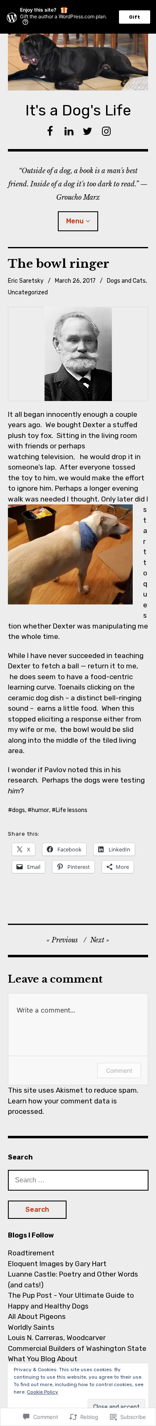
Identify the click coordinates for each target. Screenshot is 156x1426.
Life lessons (71, 810)
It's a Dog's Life (78, 110)
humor (40, 810)
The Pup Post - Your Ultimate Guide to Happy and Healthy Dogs (71, 1300)
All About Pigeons (37, 1316)
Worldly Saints (31, 1327)
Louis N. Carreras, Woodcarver (57, 1337)
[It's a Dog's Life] (78, 62)
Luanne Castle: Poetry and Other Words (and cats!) (73, 1279)
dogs (18, 810)
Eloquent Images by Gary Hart (57, 1264)
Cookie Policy (42, 1392)
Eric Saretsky (26, 280)
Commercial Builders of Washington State (77, 1348)
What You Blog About (42, 1359)
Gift (134, 17)
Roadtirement (31, 1253)
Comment (119, 1070)
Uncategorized (28, 292)
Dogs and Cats (126, 280)
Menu (75, 221)
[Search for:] (78, 1180)
